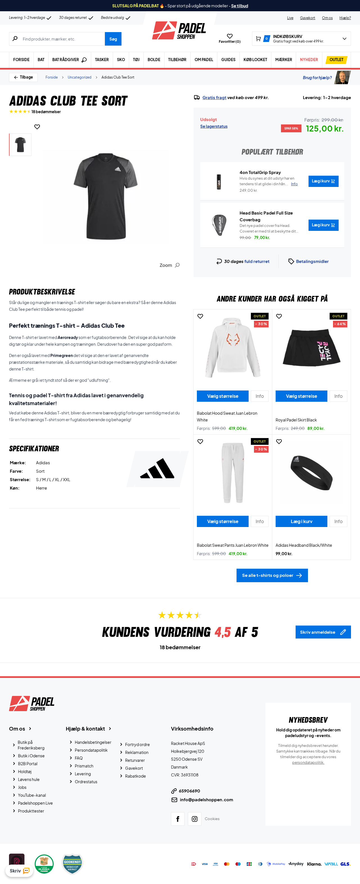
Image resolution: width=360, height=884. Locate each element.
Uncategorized (79, 77)
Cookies (212, 818)
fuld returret (256, 261)
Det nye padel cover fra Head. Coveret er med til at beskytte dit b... (268, 228)
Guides (228, 59)
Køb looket (255, 59)
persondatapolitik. (308, 762)
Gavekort (307, 18)
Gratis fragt (214, 97)
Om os (327, 18)
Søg (113, 38)
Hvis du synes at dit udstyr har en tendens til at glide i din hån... (269, 181)
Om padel (204, 59)
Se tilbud (239, 5)
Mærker (283, 59)
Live (290, 18)
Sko (121, 59)
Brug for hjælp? (317, 77)
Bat (41, 59)
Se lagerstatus (214, 126)
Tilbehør (177, 59)
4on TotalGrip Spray (260, 172)
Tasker (102, 59)
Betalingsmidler (312, 261)
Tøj (136, 59)
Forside (21, 59)
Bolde (154, 59)
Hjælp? (345, 18)
